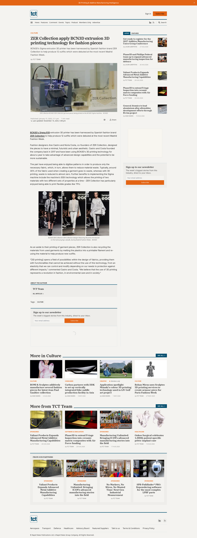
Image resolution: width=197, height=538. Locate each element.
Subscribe (74, 321)
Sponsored (34, 432)
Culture (34, 33)
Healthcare (139, 432)
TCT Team (37, 59)
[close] (194, 3)
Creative (103, 381)
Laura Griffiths (131, 47)
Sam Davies (129, 116)
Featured (135, 33)
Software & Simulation (74, 432)
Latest (126, 33)
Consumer (69, 381)
